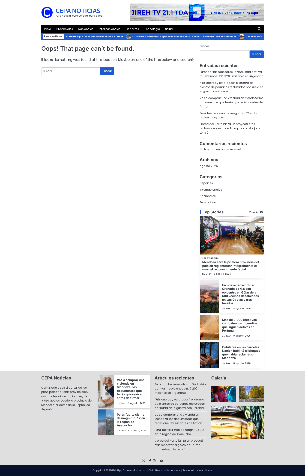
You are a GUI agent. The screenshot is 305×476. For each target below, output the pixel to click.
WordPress (205, 470)
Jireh (208, 274)
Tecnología (152, 29)
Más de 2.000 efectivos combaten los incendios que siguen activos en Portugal (239, 325)
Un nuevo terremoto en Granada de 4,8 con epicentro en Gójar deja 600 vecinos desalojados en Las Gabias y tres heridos (240, 294)
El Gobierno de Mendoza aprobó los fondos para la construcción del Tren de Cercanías (178, 36)
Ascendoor (173, 470)
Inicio (47, 29)
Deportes (132, 29)
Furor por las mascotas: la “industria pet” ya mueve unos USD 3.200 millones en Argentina (231, 74)
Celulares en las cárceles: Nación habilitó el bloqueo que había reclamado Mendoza (241, 352)
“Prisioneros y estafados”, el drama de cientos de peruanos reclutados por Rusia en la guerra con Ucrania (231, 87)
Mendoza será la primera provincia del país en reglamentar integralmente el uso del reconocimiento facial (230, 265)
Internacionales (109, 29)
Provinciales (64, 29)
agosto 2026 (209, 166)
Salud (169, 29)
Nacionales (85, 29)
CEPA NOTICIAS (78, 10)
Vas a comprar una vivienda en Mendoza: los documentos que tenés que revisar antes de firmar (231, 102)
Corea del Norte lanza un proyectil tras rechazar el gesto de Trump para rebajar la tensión (230, 128)
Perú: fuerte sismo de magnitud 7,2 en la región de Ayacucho (228, 115)
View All (254, 212)
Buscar (204, 46)
